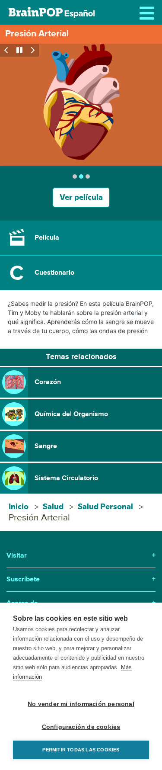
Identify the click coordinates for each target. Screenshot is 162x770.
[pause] (19, 50)
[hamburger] (149, 13)
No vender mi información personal (81, 704)
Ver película (81, 197)
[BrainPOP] (52, 12)
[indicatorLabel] (75, 176)
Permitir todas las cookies (80, 749)
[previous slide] (6, 50)
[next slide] (32, 50)
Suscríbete (81, 579)
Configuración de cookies (81, 727)
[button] (81, 238)
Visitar (81, 555)
